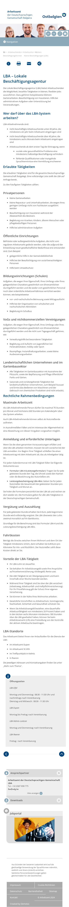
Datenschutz (16, 891)
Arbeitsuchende (14, 52)
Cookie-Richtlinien (46, 885)
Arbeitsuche (28, 52)
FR (54, 33)
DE (48, 33)
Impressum (15, 885)
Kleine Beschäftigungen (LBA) (36, 55)
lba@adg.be (13, 789)
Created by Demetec (19, 903)
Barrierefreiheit (35, 891)
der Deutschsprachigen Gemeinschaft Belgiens (19, 16)
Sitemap (53, 891)
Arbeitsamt (14, 12)
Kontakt (14, 897)
